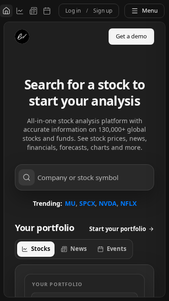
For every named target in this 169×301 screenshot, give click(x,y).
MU (70, 203)
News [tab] (78, 249)
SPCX (87, 203)
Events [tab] (116, 249)
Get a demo (131, 36)
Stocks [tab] (40, 249)
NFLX (128, 203)
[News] (33, 11)
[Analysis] (20, 11)
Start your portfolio (117, 229)
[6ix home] (22, 36)
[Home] (6, 11)
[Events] (47, 11)
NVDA (108, 203)
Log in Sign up (88, 10)
